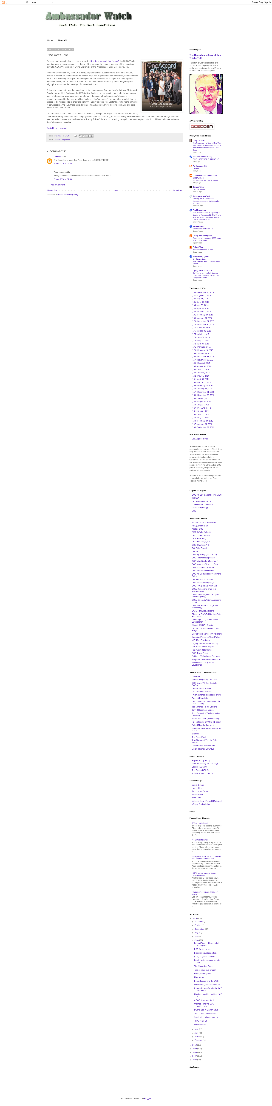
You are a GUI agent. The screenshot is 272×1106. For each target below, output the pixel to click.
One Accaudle (200, 1025)
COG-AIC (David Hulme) (202, 579)
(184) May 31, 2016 (200, 305)
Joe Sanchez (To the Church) (204, 707)
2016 (194, 918)
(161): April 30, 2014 (200, 379)
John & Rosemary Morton (203, 710)
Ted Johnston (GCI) (201, 196)
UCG (194, 511)
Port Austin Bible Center (202, 650)
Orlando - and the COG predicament (204, 1005)
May (197, 1029)
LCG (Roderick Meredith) (202, 504)
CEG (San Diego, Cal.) (201, 542)
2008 (194, 1052)
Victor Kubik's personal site (203, 746)
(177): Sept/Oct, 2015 (201, 328)
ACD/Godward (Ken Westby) (204, 522)
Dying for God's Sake (202, 270)
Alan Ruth (196, 677)
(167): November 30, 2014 (203, 360)
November (199, 922)
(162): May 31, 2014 (200, 376)
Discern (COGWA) (199, 767)
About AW (62, 40)
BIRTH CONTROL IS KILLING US (206, 159)
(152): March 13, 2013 (201, 408)
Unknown (58, 156)
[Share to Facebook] (89, 136)
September (199, 929)
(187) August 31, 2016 (201, 296)
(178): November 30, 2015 (203, 324)
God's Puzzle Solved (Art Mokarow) (207, 634)
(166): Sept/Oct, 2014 (201, 363)
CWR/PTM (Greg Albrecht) (203, 611)
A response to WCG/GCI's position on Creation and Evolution (206, 857)
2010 (194, 1045)
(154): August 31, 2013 (201, 402)
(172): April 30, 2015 (200, 344)
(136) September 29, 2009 (203, 427)
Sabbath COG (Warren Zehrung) (206, 656)
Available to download (56, 128)
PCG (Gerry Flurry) (200, 508)
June (197, 940)
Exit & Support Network (202, 692)
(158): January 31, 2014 (202, 389)
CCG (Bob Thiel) (199, 538)
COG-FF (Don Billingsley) (203, 583)
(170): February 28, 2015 (202, 350)
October (198, 925)
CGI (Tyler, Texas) (199, 548)
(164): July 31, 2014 (200, 369)
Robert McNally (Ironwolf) (203, 725)
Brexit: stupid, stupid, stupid (206, 953)
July (196, 936)
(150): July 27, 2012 (200, 414)
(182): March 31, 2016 (201, 312)
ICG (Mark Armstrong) (201, 640)
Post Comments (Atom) (68, 195)
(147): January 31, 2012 (202, 424)
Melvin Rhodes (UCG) (202, 157)
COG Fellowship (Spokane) (203, 558)
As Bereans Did (200, 166)
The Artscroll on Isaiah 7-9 (203, 229)
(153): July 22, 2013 (200, 405)
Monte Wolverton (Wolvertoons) (205, 719)
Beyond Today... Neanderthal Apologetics (206, 944)
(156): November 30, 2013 (203, 395)
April (197, 1033)
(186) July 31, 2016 (200, 299)
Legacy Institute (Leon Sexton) (205, 643)
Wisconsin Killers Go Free (203, 250)
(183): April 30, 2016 (200, 308)
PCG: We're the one (202, 949)
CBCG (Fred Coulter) (201, 535)
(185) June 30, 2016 (200, 302)
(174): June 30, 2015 (201, 337)
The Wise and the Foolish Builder (205, 180)
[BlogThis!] (83, 136)
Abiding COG (197, 529)
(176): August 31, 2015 (201, 331)
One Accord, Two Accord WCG (207, 985)
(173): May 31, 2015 (200, 340)
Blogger (147, 1098)
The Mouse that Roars (203, 966)
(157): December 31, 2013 (203, 392)
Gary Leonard (199, 140)
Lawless (196, 168)
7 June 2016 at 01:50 (63, 179)
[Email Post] (75, 136)
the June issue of (105, 61)
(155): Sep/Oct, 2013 (201, 398)
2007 (194, 1056)
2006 (194, 1060)
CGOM (195, 551)
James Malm (197, 795)
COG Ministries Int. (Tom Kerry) (205, 561)
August (198, 933)
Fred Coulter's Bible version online (206, 695)
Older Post (177, 190)
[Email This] (80, 136)
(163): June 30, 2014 (201, 373)
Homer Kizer (197, 788)
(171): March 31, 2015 (201, 347)
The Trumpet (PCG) (200, 770)
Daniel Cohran (198, 785)
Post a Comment (58, 185)
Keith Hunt (196, 798)
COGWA (57, 140)
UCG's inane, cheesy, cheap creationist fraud (204, 874)
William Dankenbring (201, 804)
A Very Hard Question (201, 823)
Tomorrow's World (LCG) (202, 773)
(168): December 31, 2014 (203, 356)
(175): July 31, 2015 (200, 334)
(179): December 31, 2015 (203, 321)
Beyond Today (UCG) (201, 760)
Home (50, 40)
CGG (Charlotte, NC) (201, 545)
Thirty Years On (200, 1021)
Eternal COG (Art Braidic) (202, 625)
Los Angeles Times (200, 439)
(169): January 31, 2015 (202, 353)
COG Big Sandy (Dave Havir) (204, 555)
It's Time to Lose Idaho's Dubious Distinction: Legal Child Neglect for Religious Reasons (206, 275)
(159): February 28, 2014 (202, 385)
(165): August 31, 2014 (201, 366)
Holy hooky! (199, 977)
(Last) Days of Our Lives (204, 957)
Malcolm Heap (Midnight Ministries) (207, 801)
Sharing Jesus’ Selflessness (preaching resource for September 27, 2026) (206, 201)
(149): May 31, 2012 (200, 418)
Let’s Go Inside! (199, 189)
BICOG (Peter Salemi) (201, 532)
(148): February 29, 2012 (202, 421)
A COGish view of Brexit (204, 1000)
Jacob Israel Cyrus (200, 791)
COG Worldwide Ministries (203, 571)
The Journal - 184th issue (205, 1014)
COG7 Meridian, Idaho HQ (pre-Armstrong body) (205, 595)
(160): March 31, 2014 (201, 382)
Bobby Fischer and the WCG (206, 981)
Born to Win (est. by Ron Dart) (204, 680)
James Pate (198, 226)
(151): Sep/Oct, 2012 (201, 411)
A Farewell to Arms (200, 840)
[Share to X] (86, 136)
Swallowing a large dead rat (206, 1017)
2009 (194, 1049)
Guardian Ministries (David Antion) (206, 637)
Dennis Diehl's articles (201, 688)
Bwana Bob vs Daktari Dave (206, 1010)
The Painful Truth (199, 737)
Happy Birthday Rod (203, 974)
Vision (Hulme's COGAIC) (203, 749)
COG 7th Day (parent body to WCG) (207, 495)
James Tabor (198, 187)
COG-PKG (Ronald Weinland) (204, 586)
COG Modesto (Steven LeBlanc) (205, 564)
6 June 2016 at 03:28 (63, 164)
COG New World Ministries (203, 567)
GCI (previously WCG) (201, 501)
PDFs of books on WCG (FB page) (206, 722)
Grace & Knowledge (200, 698)
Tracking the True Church (205, 970)
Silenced (195, 734)
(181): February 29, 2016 (202, 315)
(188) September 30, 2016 (203, 292)
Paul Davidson (199, 210)
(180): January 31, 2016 (202, 318)
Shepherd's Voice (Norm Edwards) (206, 659)
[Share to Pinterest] (92, 136)
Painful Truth (198, 247)
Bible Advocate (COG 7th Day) (205, 764)
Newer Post (52, 190)
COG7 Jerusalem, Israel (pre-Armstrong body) (204, 590)
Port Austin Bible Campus (203, 647)
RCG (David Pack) (200, 653)
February (199, 1040)
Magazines (66, 140)
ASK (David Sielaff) (200, 526)
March (197, 1037)
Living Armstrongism (202, 236)
